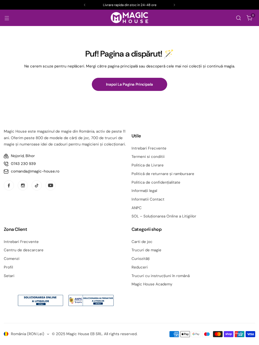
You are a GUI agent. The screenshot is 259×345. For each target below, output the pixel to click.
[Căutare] (238, 17)
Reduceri (140, 267)
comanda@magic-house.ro (35, 171)
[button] (84, 5)
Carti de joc (142, 241)
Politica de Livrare (148, 165)
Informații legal (144, 190)
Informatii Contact (148, 199)
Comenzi (11, 258)
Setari (9, 275)
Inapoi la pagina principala (129, 84)
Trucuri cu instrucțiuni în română (161, 275)
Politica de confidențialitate (156, 182)
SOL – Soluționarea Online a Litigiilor (164, 216)
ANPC (137, 207)
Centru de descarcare (24, 250)
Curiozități (141, 258)
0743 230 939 (23, 163)
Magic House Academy (152, 284)
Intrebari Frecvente (149, 148)
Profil (8, 267)
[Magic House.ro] (129, 17)
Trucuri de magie (146, 250)
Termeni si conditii (148, 156)
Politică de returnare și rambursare (163, 173)
